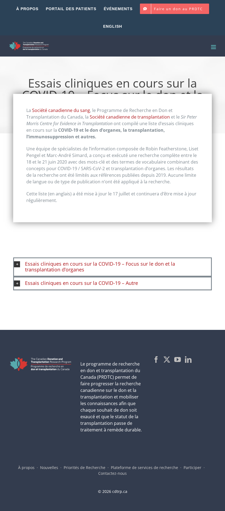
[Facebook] (156, 359)
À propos (26, 467)
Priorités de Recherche (84, 467)
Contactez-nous (112, 473)
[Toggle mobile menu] (214, 47)
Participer (192, 467)
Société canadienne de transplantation (130, 117)
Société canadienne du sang (61, 110)
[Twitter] (167, 359)
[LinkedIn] (188, 359)
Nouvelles (49, 467)
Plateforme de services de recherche (144, 467)
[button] (112, 267)
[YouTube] (177, 359)
